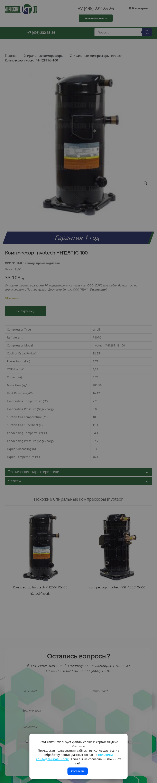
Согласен (77, 771)
